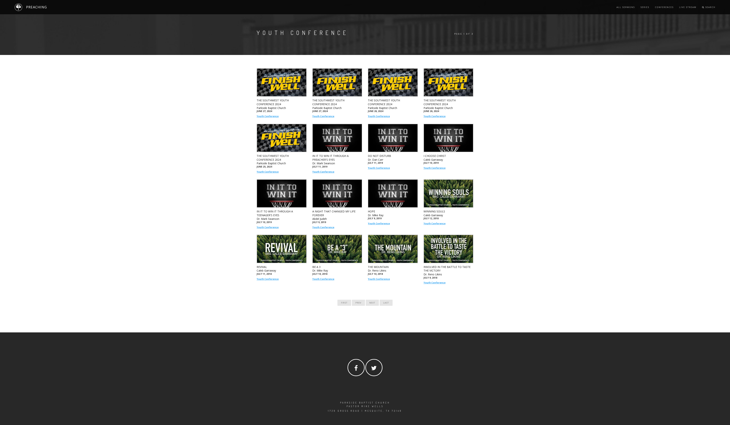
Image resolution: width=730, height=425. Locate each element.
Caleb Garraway (433, 159)
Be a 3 (316, 267)
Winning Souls (434, 211)
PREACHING (36, 7)
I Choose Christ (435, 156)
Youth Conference (268, 116)
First (344, 302)
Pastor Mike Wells (365, 406)
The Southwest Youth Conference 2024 (273, 102)
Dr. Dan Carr (375, 159)
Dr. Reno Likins (377, 270)
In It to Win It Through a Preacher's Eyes (330, 157)
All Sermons (626, 7)
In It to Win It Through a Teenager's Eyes (275, 213)
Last (386, 302)
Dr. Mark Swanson (323, 163)
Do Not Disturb (379, 156)
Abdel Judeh (319, 219)
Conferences (664, 7)
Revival (262, 267)
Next (372, 302)
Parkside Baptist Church (271, 108)
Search (709, 7)
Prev (358, 302)
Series (644, 7)
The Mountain (378, 267)
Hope (371, 211)
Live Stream (687, 7)
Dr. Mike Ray (375, 215)
